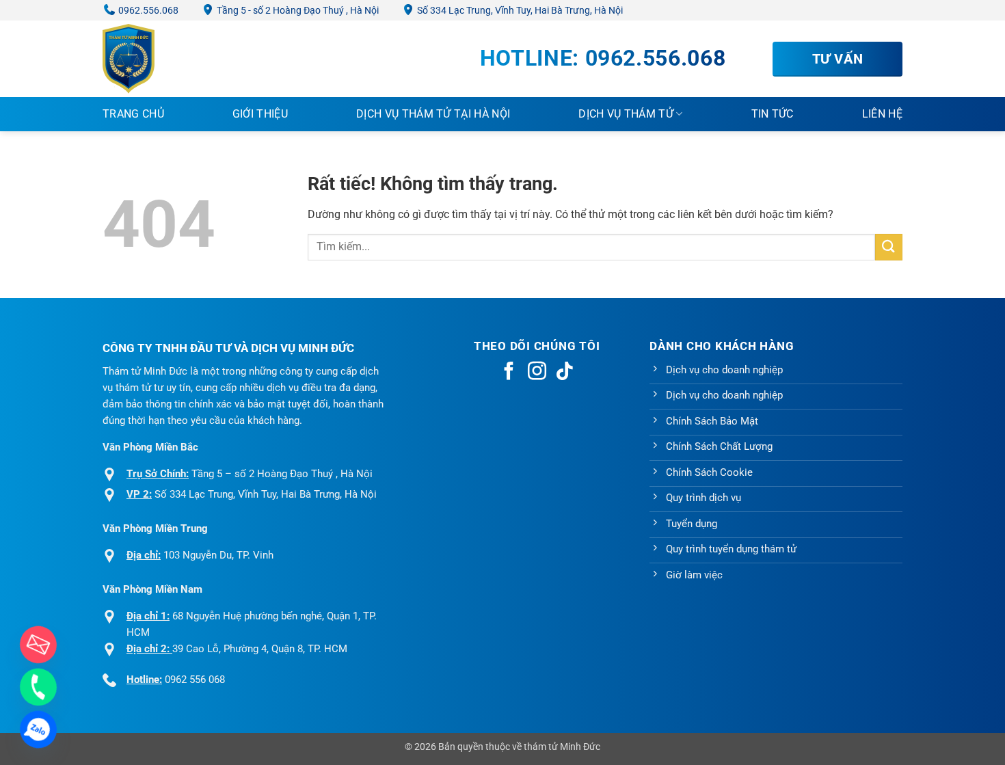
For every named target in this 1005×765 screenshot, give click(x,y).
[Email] (38, 644)
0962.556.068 (147, 10)
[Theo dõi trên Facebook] (509, 372)
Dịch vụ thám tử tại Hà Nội (433, 113)
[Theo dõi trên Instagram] (537, 372)
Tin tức (772, 113)
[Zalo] (38, 729)
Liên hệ (882, 113)
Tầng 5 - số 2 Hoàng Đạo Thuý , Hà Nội (297, 10)
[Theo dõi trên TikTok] (564, 372)
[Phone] (38, 687)
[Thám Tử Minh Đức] (171, 59)
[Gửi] (888, 247)
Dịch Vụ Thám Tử (625, 113)
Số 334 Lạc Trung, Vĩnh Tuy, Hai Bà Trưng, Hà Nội (519, 10)
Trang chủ (133, 113)
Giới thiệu (260, 113)
